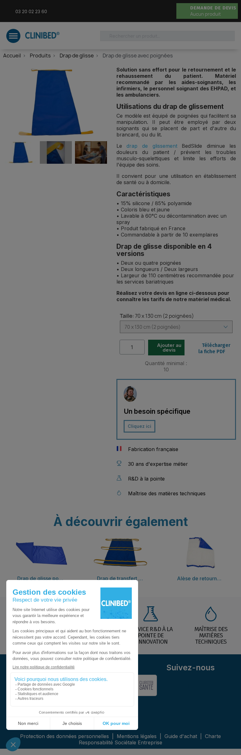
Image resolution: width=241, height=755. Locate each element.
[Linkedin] (199, 686)
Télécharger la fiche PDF (214, 348)
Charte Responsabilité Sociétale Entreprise (150, 739)
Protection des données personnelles (65, 736)
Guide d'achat (180, 736)
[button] (28, 11)
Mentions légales (137, 736)
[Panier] (181, 11)
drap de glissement (151, 146)
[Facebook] (177, 686)
